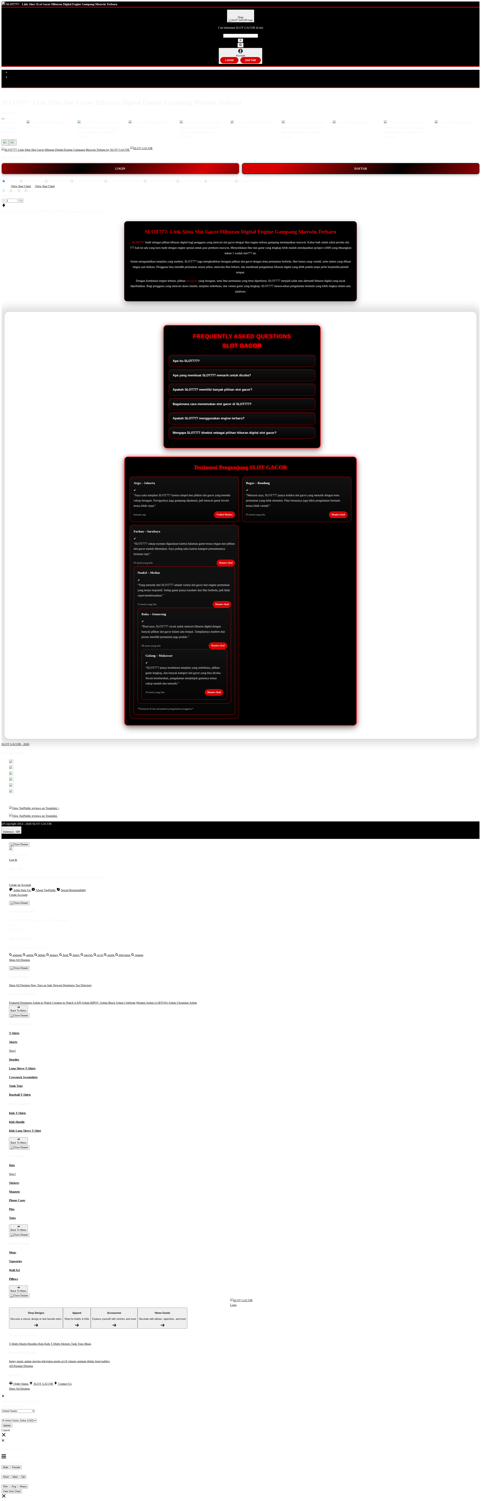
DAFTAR (250, 60)
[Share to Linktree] (11, 774)
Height (6, 1472)
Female (16, 1467)
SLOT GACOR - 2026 (15, 744)
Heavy (23, 1486)
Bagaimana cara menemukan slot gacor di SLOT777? (212, 404)
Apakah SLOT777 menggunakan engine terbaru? (208, 418)
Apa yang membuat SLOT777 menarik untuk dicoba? (212, 375)
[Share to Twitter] (11, 763)
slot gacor (192, 280)
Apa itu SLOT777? (186, 361)
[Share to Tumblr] (11, 792)
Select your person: (13, 1462)
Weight (6, 1481)
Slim (5, 1486)
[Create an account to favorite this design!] (3, 118)
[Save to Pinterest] (11, 780)
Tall (23, 1476)
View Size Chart (11, 1491)
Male (5, 1467)
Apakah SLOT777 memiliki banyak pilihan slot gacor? (212, 389)
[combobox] (240, 36)
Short (6, 1476)
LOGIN (229, 60)
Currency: (7, 1415)
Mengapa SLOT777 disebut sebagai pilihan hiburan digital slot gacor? (224, 433)
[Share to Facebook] (11, 768)
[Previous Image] (13, 142)
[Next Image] (5, 142)
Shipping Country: (12, 1406)
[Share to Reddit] (11, 786)
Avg (14, 1486)
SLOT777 (138, 242)
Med (15, 1476)
